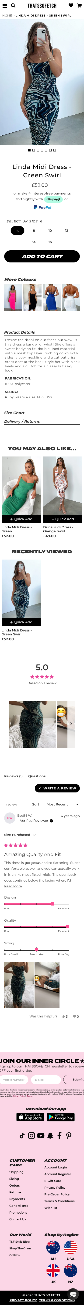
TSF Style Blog (19, 1241)
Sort (36, 804)
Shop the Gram (20, 1248)
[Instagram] (31, 1136)
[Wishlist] (70, 5)
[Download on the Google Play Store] (61, 1120)
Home (7, 15)
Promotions (18, 1212)
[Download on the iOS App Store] (30, 1120)
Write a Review (61, 789)
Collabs (14, 1255)
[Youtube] (41, 1136)
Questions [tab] (37, 777)
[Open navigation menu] (4, 5)
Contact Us (17, 1219)
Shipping (16, 1172)
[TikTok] (22, 1136)
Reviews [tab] (13, 777)
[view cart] (79, 5)
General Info (18, 1206)
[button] (17, 230)
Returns (15, 1192)
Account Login (55, 1167)
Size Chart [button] (14, 413)
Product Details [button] (19, 332)
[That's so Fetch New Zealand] (70, 1270)
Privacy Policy (54, 1187)
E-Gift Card (52, 1181)
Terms (29, 1096)
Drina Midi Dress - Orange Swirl (58, 529)
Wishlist (50, 1208)
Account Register (57, 1174)
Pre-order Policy (57, 1194)
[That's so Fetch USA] (70, 1247)
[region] (42, 724)
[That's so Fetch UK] (53, 1270)
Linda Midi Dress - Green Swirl (43, 15)
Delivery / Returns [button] (22, 421)
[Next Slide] (71, 724)
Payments (17, 1199)
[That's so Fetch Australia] (53, 1247)
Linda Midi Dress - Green (17, 529)
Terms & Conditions (59, 1201)
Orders (14, 1185)
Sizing (14, 1179)
